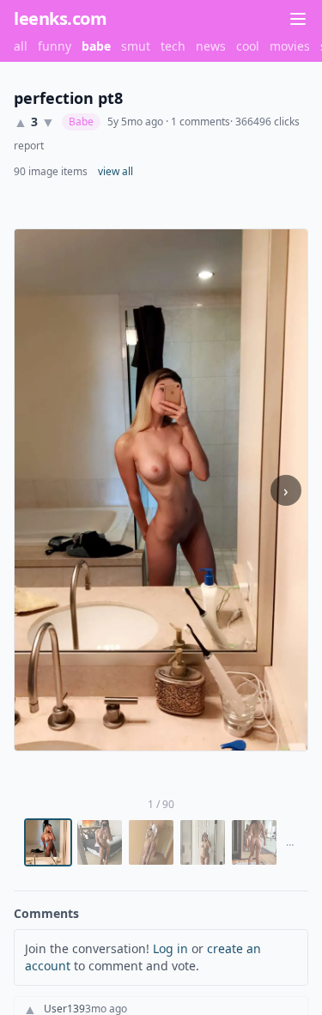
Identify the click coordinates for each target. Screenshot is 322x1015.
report (29, 146)
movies (290, 46)
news (211, 46)
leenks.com (60, 18)
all (20, 46)
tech (173, 46)
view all (115, 172)
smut (135, 46)
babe (96, 46)
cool (247, 46)
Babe (81, 121)
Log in (170, 948)
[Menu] (298, 19)
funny (54, 46)
